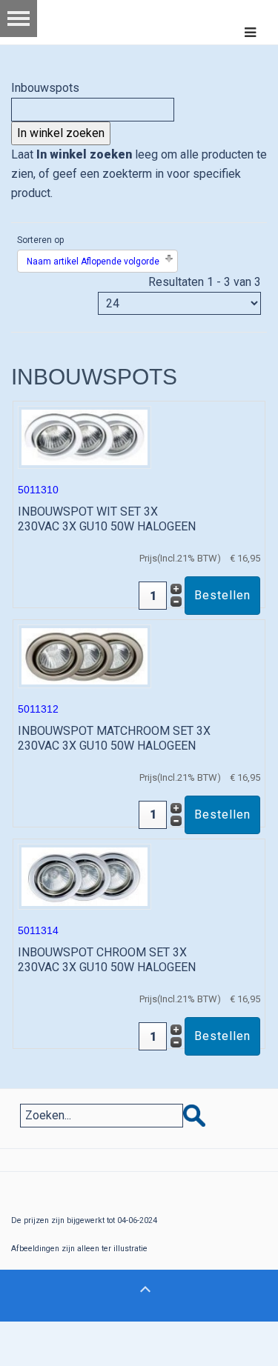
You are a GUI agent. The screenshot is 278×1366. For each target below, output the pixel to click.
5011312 (38, 709)
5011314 (38, 930)
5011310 (38, 490)
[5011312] (84, 655)
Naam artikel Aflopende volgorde (93, 261)
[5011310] (84, 437)
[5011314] (84, 876)
